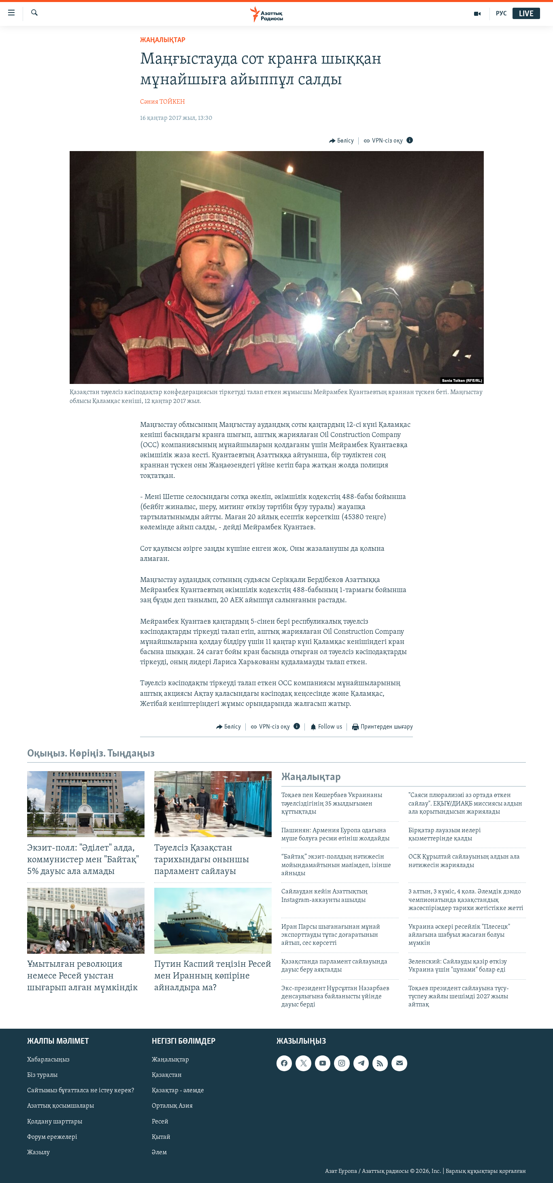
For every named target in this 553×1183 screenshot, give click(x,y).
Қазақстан (167, 1075)
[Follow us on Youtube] (322, 1063)
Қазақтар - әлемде (178, 1090)
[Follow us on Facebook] (284, 1063)
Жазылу (38, 1152)
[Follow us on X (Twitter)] (303, 1063)
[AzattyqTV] (477, 14)
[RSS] (380, 1063)
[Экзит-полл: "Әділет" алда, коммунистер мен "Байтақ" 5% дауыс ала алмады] (86, 804)
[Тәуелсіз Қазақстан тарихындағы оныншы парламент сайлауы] (213, 804)
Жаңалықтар (170, 1060)
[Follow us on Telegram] (361, 1063)
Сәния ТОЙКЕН (162, 102)
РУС (501, 14)
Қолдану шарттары (54, 1121)
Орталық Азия (172, 1106)
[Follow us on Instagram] (341, 1063)
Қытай (161, 1137)
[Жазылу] (399, 1063)
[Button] (341, 141)
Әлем (159, 1152)
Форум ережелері (52, 1137)
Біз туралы (42, 1075)
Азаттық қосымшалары (60, 1106)
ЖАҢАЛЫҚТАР (162, 40)
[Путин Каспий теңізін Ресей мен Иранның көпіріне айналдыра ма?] (213, 921)
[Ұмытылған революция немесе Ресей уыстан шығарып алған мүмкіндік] (86, 921)
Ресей (160, 1121)
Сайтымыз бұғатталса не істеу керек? (80, 1090)
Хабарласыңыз (48, 1060)
